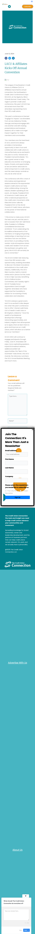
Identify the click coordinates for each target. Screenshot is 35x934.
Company (9, 476)
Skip (20, 930)
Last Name (9, 468)
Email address (11, 450)
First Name (9, 459)
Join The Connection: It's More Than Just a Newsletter (16, 440)
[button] (31, 1)
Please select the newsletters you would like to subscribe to (17, 486)
